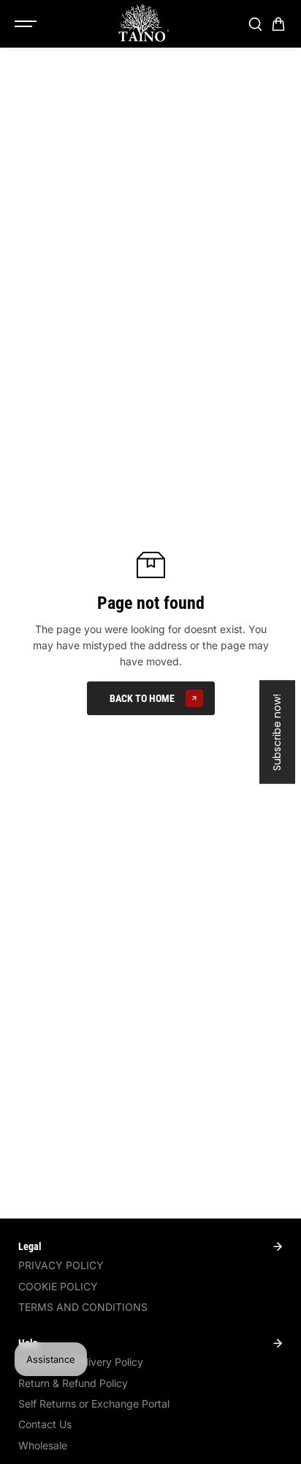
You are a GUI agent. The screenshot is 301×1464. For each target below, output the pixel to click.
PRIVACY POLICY (61, 1265)
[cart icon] (278, 24)
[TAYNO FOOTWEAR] (143, 24)
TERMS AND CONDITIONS (83, 1307)
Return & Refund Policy (73, 1383)
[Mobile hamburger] (27, 24)
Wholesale (42, 1445)
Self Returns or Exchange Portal (93, 1403)
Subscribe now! (277, 732)
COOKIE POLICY (58, 1286)
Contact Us (45, 1424)
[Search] (255, 24)
